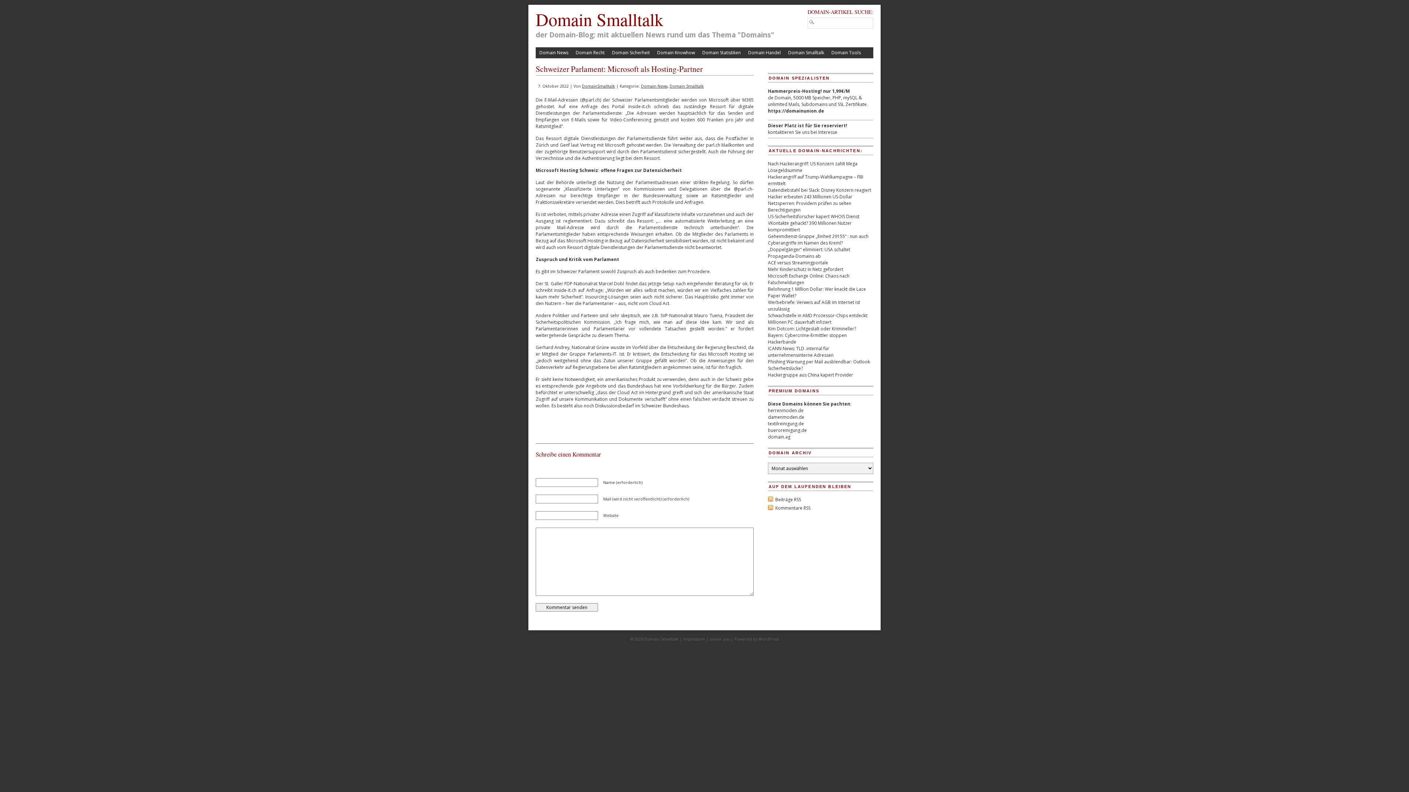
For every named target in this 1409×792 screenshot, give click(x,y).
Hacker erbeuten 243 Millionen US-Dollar (810, 197)
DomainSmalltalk (598, 86)
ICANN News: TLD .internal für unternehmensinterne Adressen (801, 351)
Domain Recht (590, 53)
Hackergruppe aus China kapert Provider (810, 375)
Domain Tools (846, 53)
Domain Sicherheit (631, 53)
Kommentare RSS (793, 508)
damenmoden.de (786, 417)
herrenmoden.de (786, 410)
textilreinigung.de (786, 424)
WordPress (768, 639)
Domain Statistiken (721, 53)
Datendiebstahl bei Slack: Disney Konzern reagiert (819, 190)
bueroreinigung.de (787, 430)
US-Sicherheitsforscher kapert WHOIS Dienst (813, 216)
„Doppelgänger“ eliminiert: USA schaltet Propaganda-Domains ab (809, 252)
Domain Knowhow (676, 53)
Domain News (553, 53)
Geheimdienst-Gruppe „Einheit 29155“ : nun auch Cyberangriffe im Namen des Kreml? (818, 239)
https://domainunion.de (796, 111)
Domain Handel (764, 53)
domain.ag (779, 437)
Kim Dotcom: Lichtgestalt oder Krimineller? (812, 329)
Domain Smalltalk (599, 19)
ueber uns (719, 639)
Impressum (694, 639)
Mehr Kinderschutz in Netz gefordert (805, 269)
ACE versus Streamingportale (798, 263)
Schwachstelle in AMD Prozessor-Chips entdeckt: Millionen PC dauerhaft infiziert (818, 318)
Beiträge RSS (788, 499)
